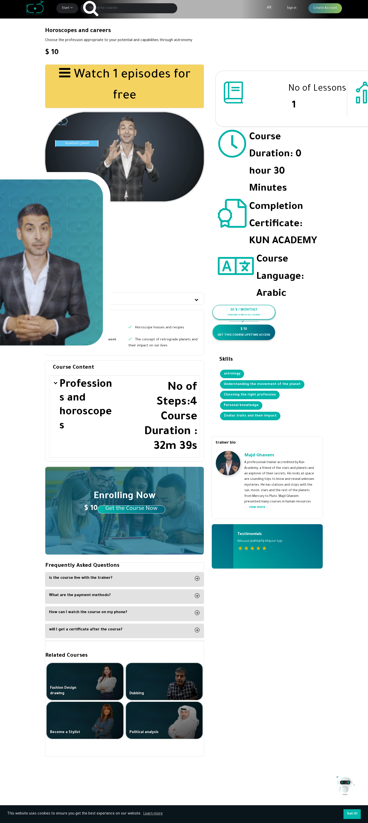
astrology (232, 374)
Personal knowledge (241, 405)
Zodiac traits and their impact (250, 416)
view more (257, 507)
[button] (124, 298)
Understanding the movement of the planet (262, 384)
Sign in (291, 8)
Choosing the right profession (250, 395)
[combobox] (129, 8)
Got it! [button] (352, 814)
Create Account (325, 8)
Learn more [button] (153, 814)
